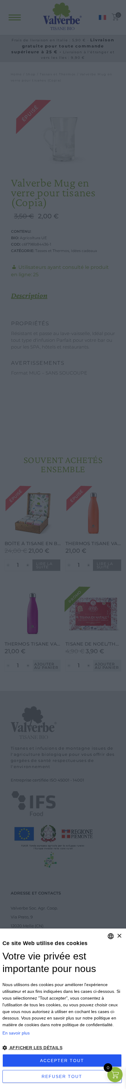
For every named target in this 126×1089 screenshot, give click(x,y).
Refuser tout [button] (62, 1076)
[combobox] (111, 936)
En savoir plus (16, 1033)
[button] (63, 1048)
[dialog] (63, 1009)
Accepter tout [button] (62, 1060)
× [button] (119, 936)
